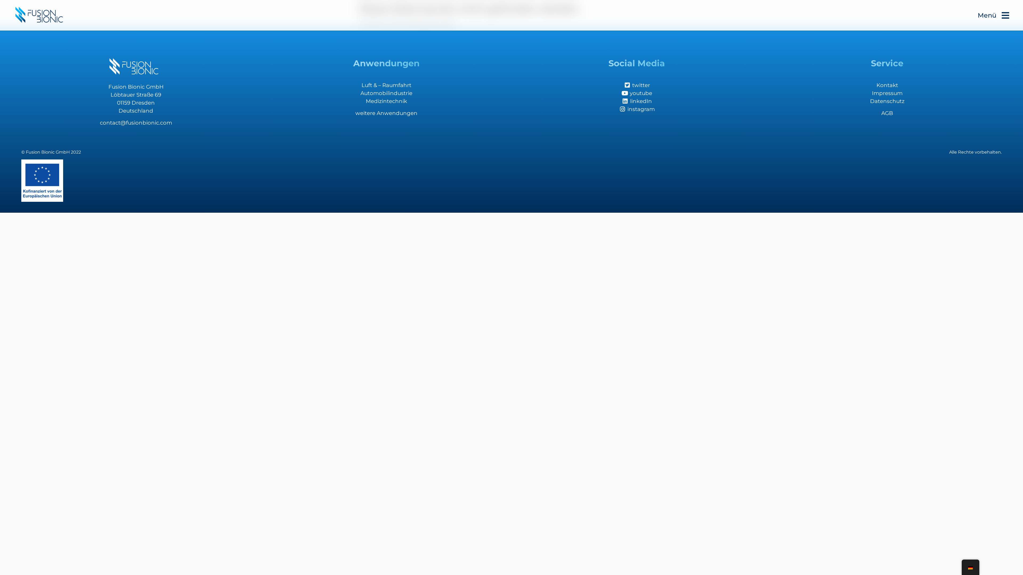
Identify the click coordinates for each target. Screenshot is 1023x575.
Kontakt (887, 85)
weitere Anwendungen (386, 113)
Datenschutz (887, 101)
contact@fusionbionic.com (136, 123)
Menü (987, 15)
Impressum (887, 93)
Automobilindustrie (386, 93)
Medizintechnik (386, 101)
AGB (887, 113)
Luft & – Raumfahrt (386, 85)
